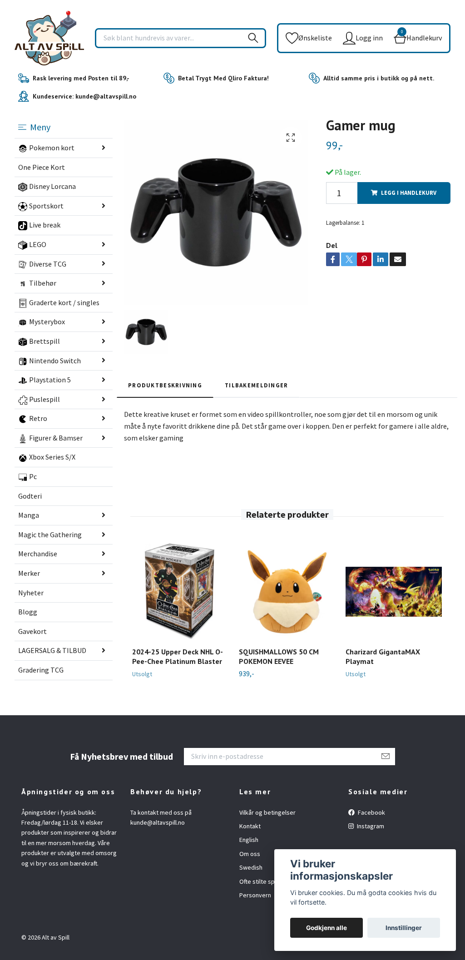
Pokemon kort (51, 147)
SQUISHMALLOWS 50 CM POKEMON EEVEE (279, 656)
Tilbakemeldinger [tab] (256, 385)
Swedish (250, 867)
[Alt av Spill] (49, 38)
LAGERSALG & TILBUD (52, 650)
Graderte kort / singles (64, 302)
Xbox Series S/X (52, 456)
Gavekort (32, 631)
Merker (29, 573)
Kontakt (250, 826)
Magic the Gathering (50, 534)
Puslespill (44, 399)
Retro (38, 418)
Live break (44, 224)
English (248, 840)
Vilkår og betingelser (267, 812)
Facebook (370, 812)
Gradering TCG (41, 669)
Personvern (255, 895)
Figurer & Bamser (56, 437)
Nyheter (31, 592)
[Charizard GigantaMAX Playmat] (394, 592)
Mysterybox (47, 321)
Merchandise (37, 553)
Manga (28, 515)
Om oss (249, 854)
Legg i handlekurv (408, 192)
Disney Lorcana (52, 186)
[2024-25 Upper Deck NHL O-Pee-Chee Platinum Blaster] (180, 592)
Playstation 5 (50, 379)
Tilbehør (42, 282)
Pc (33, 476)
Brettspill (44, 341)
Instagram (370, 826)
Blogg (27, 611)
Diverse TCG (47, 263)
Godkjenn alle (326, 927)
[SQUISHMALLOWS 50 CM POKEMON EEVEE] (287, 592)
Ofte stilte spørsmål (266, 881)
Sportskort (46, 205)
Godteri (30, 495)
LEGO (37, 244)
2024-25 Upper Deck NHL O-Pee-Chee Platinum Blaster (177, 656)
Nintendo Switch (55, 360)
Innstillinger (404, 927)
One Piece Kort (41, 167)
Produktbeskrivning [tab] (165, 385)
